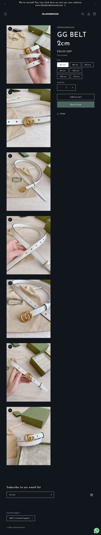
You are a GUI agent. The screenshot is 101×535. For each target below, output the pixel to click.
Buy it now (75, 104)
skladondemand (19, 527)
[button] (5, 14)
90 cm (88, 65)
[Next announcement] (96, 4)
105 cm (63, 76)
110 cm (76, 76)
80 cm (63, 65)
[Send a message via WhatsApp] (97, 531)
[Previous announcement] (5, 4)
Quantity (60, 82)
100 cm (75, 70)
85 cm (75, 65)
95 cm (63, 70)
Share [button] (62, 113)
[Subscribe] (51, 495)
